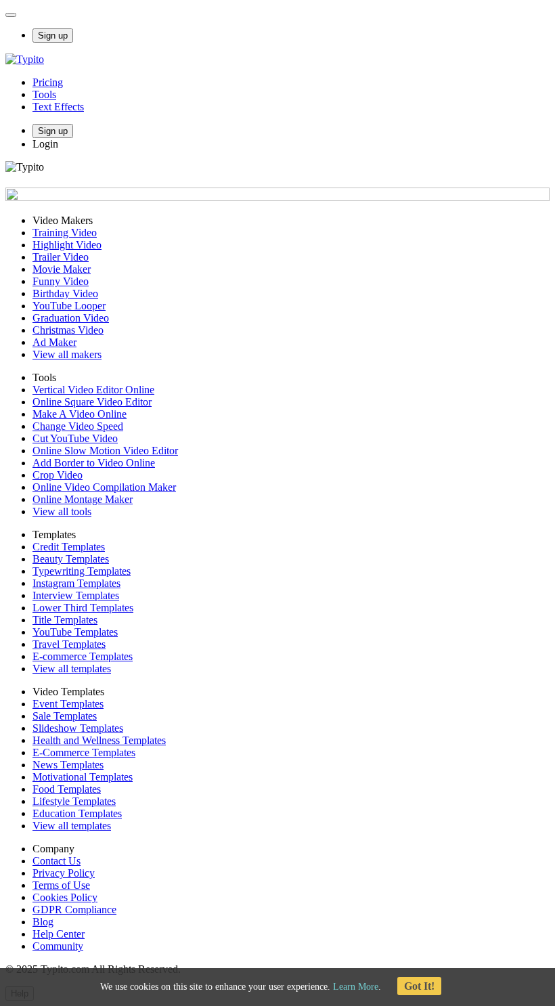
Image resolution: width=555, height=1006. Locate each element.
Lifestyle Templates (74, 801)
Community (57, 946)
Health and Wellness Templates (99, 740)
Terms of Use (61, 885)
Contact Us (56, 861)
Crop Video (57, 475)
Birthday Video (65, 293)
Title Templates (64, 620)
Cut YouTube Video (75, 438)
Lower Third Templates (82, 607)
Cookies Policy (64, 897)
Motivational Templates (82, 777)
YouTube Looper (69, 305)
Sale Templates (64, 716)
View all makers (67, 354)
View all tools (61, 511)
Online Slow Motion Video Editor (105, 450)
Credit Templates (68, 546)
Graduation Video (70, 318)
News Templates (68, 764)
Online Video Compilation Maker (104, 487)
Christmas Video (68, 330)
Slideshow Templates (77, 728)
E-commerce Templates (82, 656)
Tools (44, 94)
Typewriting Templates (81, 571)
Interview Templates (75, 595)
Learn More (355, 987)
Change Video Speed (77, 426)
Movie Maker (61, 269)
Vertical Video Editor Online (93, 389)
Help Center (58, 934)
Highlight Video (67, 244)
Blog (42, 921)
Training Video (64, 232)
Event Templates (68, 703)
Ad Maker (54, 342)
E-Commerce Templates (83, 752)
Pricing (47, 82)
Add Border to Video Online (93, 462)
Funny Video (60, 281)
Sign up (53, 35)
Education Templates (77, 813)
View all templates (71, 668)
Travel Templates (69, 644)
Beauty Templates (70, 559)
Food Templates (66, 789)
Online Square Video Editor (92, 402)
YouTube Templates (75, 632)
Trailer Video (60, 257)
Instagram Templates (76, 583)
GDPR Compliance (74, 909)
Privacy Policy (63, 873)
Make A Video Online (79, 414)
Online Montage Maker (82, 499)
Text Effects (58, 106)
